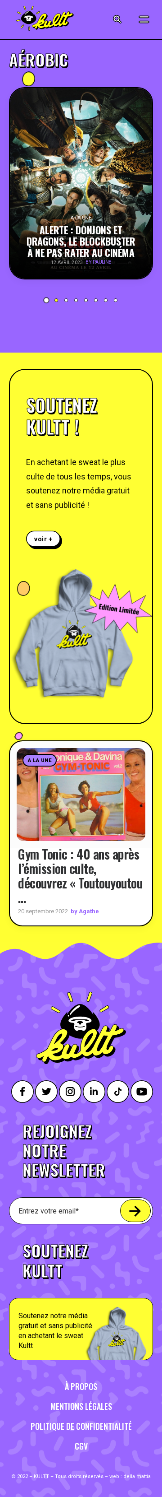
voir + (43, 539)
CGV (81, 1446)
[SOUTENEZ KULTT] (81, 1296)
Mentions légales (81, 1406)
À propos (81, 1386)
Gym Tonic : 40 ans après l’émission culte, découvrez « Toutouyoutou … (80, 876)
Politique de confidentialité (81, 1426)
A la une (39, 760)
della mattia (137, 1476)
